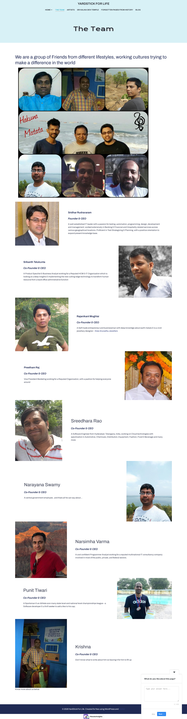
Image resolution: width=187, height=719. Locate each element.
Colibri (122, 709)
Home (48, 10)
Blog (138, 10)
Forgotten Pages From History (117, 10)
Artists (71, 10)
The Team (59, 10)
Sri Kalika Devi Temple (88, 10)
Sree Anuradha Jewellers (106, 331)
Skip (153, 714)
